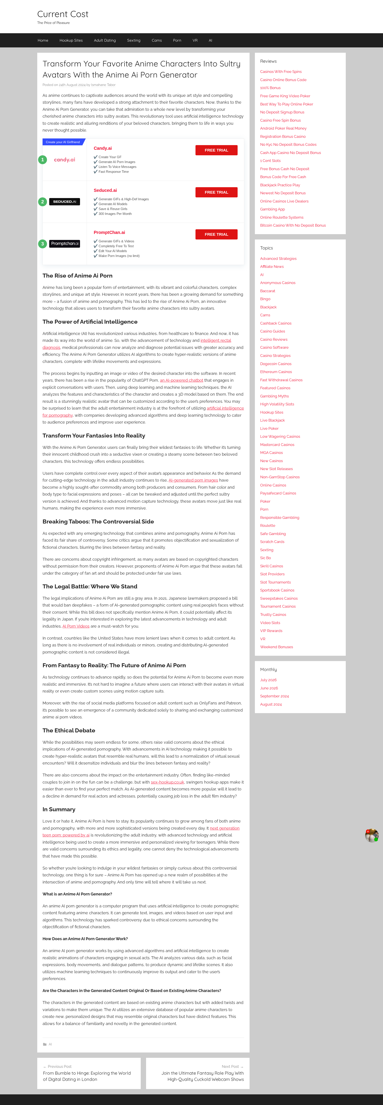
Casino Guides (272, 331)
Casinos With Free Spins (281, 71)
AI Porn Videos (76, 626)
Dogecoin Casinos (275, 364)
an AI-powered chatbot (181, 380)
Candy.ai (103, 148)
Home (43, 40)
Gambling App (272, 209)
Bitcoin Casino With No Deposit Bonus (293, 225)
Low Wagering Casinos (280, 436)
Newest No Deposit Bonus (283, 193)
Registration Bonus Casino (283, 136)
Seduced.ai (105, 190)
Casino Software (274, 347)
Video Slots (270, 623)
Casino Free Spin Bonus (280, 120)
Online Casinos (273, 485)
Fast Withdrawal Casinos (281, 380)
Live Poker (269, 428)
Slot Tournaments (275, 582)
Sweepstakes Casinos (279, 598)
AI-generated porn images (193, 480)
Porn (177, 40)
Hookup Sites (71, 40)
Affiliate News (272, 266)
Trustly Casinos (273, 614)
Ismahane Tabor (103, 85)
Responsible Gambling (279, 517)
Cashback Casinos (275, 323)
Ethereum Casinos (276, 372)
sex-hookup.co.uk (167, 782)
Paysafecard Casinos (278, 493)
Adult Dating (105, 40)
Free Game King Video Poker (285, 96)
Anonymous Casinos (277, 282)
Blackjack (268, 307)
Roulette (267, 525)
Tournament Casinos (278, 606)
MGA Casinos (271, 452)
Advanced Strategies (278, 258)
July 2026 (268, 680)
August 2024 (271, 704)
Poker (265, 501)
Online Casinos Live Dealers (284, 201)
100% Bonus (270, 88)
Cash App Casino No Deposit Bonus (290, 152)
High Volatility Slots (277, 404)
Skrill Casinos (271, 566)
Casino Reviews (273, 339)
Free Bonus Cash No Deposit (284, 169)
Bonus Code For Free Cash (283, 177)
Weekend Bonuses (276, 647)
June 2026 (269, 688)
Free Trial (216, 150)
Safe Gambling (273, 533)
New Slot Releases (276, 469)
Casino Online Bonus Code (283, 80)
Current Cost (63, 13)
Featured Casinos (275, 388)
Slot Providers (272, 574)
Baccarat (267, 291)
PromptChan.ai (109, 232)
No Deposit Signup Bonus (282, 112)
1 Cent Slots (270, 160)
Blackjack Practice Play (280, 185)
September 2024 (274, 696)
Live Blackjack (272, 420)
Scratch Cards (272, 541)
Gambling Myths (274, 396)
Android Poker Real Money (283, 128)
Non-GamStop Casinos (280, 477)
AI (210, 40)
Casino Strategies (275, 355)
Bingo (265, 299)
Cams (157, 40)
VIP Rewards (271, 630)
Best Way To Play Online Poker (286, 104)
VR (195, 40)
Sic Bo (265, 558)
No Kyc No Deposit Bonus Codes (288, 144)
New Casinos (271, 461)
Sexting (134, 40)
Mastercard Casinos (277, 444)
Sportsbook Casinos (277, 590)
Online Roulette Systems (281, 217)
